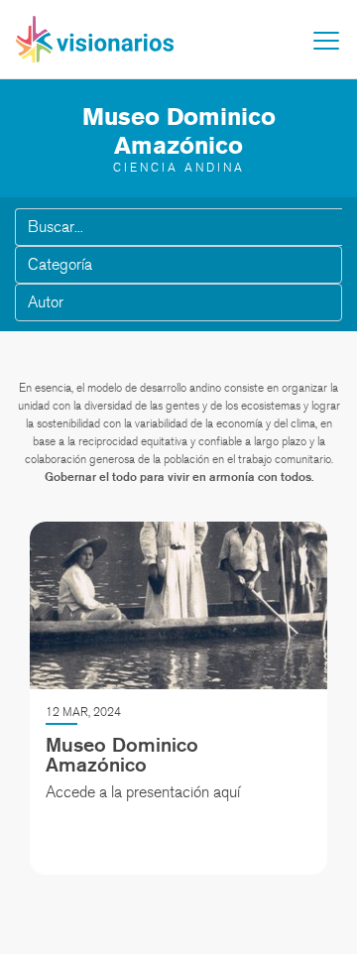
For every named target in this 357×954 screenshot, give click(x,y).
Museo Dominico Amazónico (122, 754)
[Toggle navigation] (326, 41)
